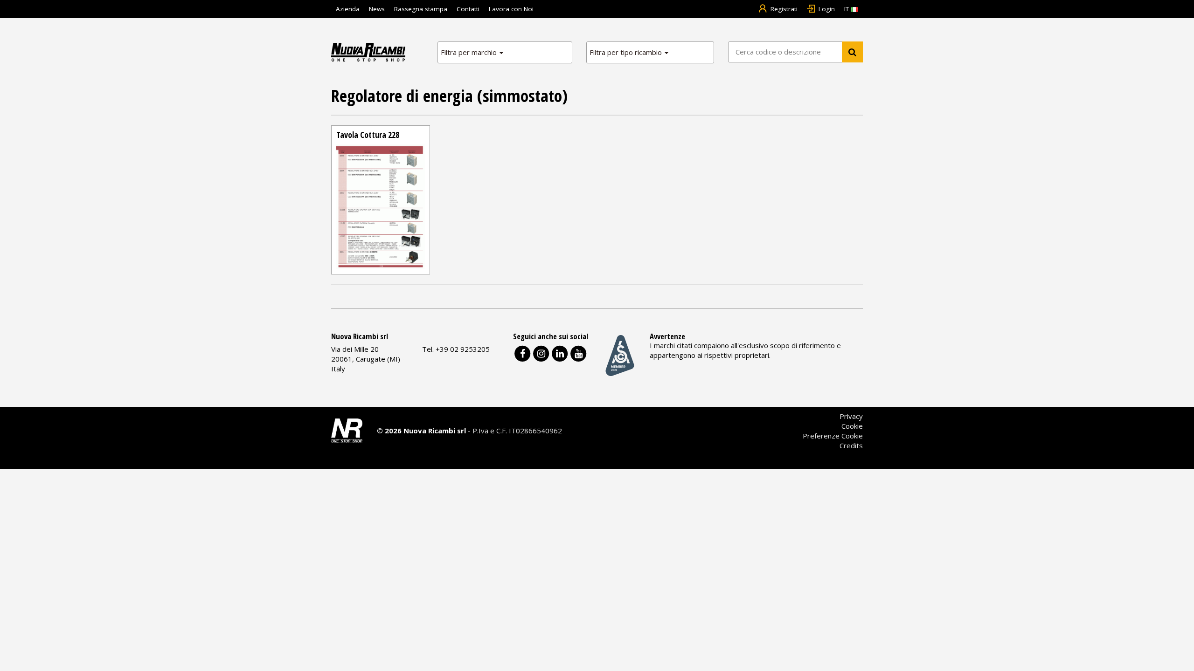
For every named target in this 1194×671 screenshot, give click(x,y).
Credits (851, 445)
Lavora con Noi (511, 9)
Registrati (784, 9)
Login (827, 9)
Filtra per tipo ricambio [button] (627, 52)
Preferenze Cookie (833, 435)
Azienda (348, 9)
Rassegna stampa (420, 9)
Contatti (468, 9)
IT (847, 9)
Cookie (852, 426)
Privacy (851, 416)
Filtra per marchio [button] (470, 52)
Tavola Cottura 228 (367, 134)
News (377, 9)
